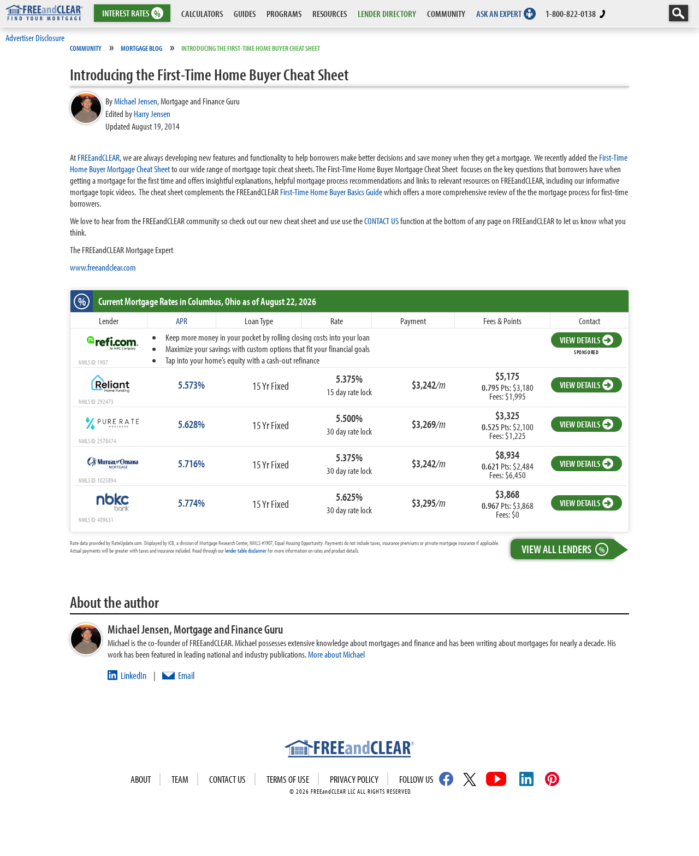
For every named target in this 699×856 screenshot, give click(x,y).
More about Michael (336, 654)
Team (179, 779)
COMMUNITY (446, 13)
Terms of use (287, 779)
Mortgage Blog (141, 48)
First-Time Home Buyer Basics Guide (331, 191)
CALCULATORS (202, 13)
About (141, 779)
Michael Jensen (135, 101)
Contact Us (227, 779)
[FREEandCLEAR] (349, 750)
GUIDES (245, 13)
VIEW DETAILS (580, 339)
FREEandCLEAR (99, 157)
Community (86, 48)
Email (186, 675)
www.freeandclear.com (103, 267)
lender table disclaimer (245, 550)
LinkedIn (133, 675)
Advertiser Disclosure (34, 37)
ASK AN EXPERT (499, 13)
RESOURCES (329, 13)
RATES (131, 13)
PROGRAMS (283, 13)
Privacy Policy (354, 779)
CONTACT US (381, 220)
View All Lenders (563, 549)
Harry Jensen (152, 113)
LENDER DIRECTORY (387, 13)
